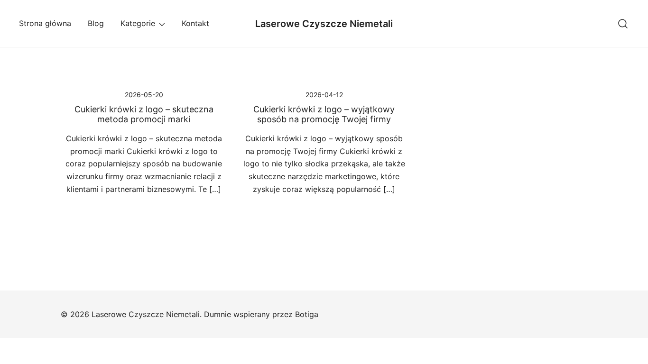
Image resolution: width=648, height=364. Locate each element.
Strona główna (45, 23)
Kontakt (195, 23)
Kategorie (137, 23)
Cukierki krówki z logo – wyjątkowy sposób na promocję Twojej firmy (324, 114)
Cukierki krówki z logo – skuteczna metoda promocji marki (143, 114)
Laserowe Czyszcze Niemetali (324, 23)
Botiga (306, 314)
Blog (96, 23)
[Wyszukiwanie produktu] (623, 23)
